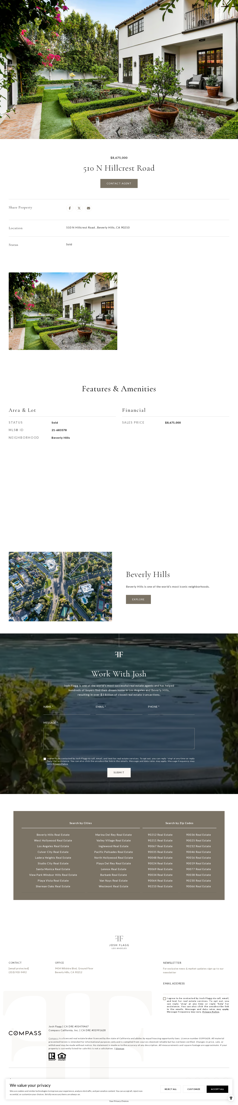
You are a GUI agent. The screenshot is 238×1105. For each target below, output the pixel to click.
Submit (119, 772)
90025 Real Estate (198, 840)
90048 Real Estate (160, 857)
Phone (153, 706)
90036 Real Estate (198, 834)
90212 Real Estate (160, 834)
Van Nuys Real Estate (113, 880)
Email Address (174, 983)
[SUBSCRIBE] (225, 1009)
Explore (138, 599)
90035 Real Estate (160, 851)
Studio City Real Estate (53, 863)
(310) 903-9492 (18, 972)
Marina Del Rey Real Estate (113, 834)
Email (100, 706)
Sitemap (120, 1048)
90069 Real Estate (160, 869)
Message (49, 722)
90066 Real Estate (198, 886)
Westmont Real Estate (113, 886)
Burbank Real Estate (113, 874)
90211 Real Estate (160, 840)
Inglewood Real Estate (114, 846)
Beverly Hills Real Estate (53, 834)
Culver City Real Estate (53, 851)
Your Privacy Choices (119, 1101)
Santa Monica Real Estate (53, 869)
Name (47, 706)
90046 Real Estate (198, 851)
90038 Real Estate (198, 874)
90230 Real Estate (198, 880)
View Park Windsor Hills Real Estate (53, 874)
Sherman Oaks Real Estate (53, 886)
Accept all (217, 1089)
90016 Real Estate (198, 857)
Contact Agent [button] (119, 183)
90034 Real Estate (160, 874)
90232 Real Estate (198, 846)
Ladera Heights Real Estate (53, 857)
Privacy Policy (60, 764)
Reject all (170, 1089)
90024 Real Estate (160, 863)
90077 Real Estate (198, 869)
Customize (193, 1089)
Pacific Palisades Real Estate (113, 851)
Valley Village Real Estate (114, 840)
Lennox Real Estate (113, 869)
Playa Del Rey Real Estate (113, 863)
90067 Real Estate (160, 846)
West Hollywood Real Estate (53, 840)
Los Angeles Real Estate (53, 846)
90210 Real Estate (160, 886)
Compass (54, 1038)
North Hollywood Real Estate (113, 857)
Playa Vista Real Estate (53, 880)
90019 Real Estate (198, 863)
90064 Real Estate (160, 880)
